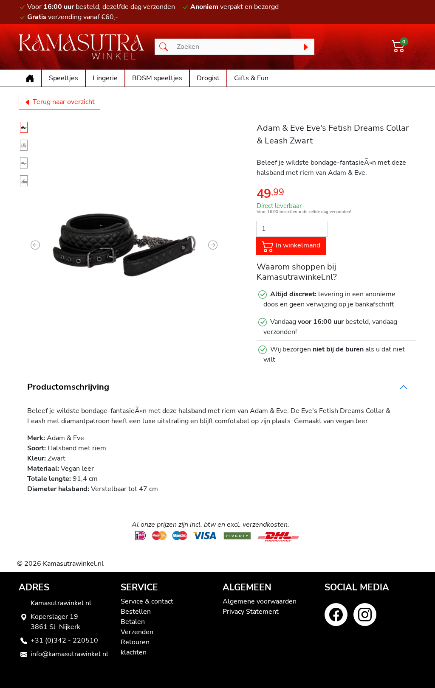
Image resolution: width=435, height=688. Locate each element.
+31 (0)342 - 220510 (64, 640)
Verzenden (137, 632)
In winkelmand (297, 245)
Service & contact (147, 601)
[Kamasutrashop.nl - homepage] (81, 46)
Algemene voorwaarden (260, 601)
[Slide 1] (24, 127)
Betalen (133, 621)
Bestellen (136, 611)
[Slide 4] (24, 180)
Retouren (135, 642)
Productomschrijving (68, 387)
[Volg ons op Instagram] (364, 614)
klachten (134, 652)
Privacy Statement (251, 611)
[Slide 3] (24, 162)
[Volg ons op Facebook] (336, 614)
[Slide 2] (24, 145)
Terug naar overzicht (63, 102)
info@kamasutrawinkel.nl (69, 654)
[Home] (30, 78)
